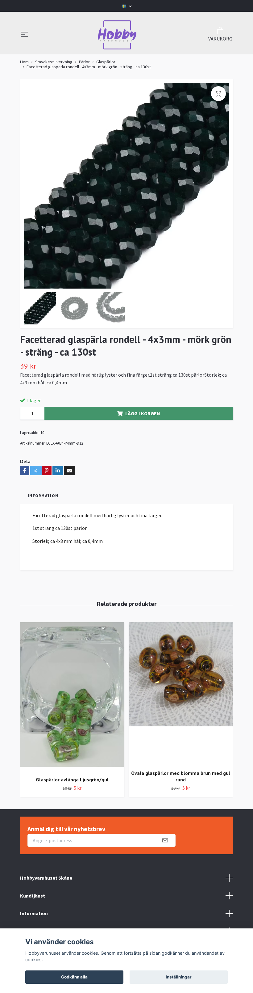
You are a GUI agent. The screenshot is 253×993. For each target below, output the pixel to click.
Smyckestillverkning (54, 62)
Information (34, 913)
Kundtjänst (32, 896)
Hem (24, 62)
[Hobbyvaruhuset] (117, 35)
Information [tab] (43, 495)
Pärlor (84, 62)
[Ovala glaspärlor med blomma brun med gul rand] (181, 693)
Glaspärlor (105, 62)
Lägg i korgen (142, 413)
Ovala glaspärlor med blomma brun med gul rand (180, 776)
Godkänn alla (74, 976)
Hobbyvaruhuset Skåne (46, 878)
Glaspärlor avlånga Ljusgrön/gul (72, 779)
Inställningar (179, 976)
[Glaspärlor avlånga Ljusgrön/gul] (72, 696)
